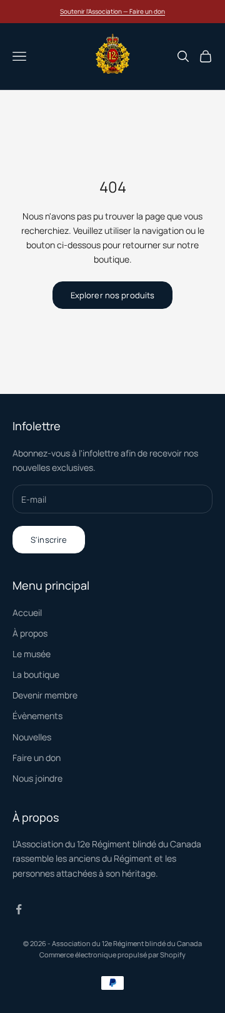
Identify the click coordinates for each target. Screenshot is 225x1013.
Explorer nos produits (113, 295)
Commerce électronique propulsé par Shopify (112, 954)
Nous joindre (37, 778)
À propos (30, 633)
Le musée (31, 654)
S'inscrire (49, 539)
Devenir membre (45, 695)
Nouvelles (31, 737)
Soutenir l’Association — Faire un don (112, 11)
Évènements (37, 716)
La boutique (35, 674)
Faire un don (36, 758)
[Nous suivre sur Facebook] (18, 909)
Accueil (27, 612)
